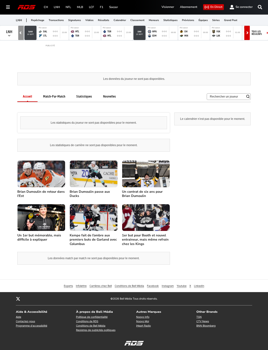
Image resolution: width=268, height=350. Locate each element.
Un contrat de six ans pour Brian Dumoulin (142, 194)
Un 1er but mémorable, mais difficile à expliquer (39, 237)
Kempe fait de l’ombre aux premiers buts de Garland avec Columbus (93, 239)
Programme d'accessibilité (31, 325)
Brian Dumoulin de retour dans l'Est (41, 194)
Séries (216, 20)
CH (46, 7)
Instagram (168, 285)
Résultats (103, 20)
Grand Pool (230, 20)
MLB (80, 7)
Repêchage (37, 20)
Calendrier (120, 20)
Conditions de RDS (87, 321)
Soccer (113, 7)
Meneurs (154, 20)
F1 (101, 7)
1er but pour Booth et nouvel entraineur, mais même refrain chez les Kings (145, 239)
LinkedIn (199, 285)
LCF (91, 7)
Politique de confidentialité (92, 316)
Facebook (153, 285)
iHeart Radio (143, 325)
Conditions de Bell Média (129, 285)
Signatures (74, 20)
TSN (199, 316)
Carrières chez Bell (101, 285)
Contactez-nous (25, 321)
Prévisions (188, 20)
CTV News (202, 321)
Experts (68, 285)
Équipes (203, 20)
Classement (137, 20)
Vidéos (89, 20)
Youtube (182, 285)
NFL (68, 7)
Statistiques (170, 20)
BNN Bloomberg (206, 325)
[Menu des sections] (8, 7)
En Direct (216, 7)
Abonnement (188, 7)
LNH (57, 7)
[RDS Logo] (27, 7)
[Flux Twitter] (18, 298)
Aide (18, 316)
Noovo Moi (142, 321)
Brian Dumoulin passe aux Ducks (90, 194)
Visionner (168, 7)
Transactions (56, 20)
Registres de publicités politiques (95, 330)
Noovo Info (142, 316)
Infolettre (81, 285)
